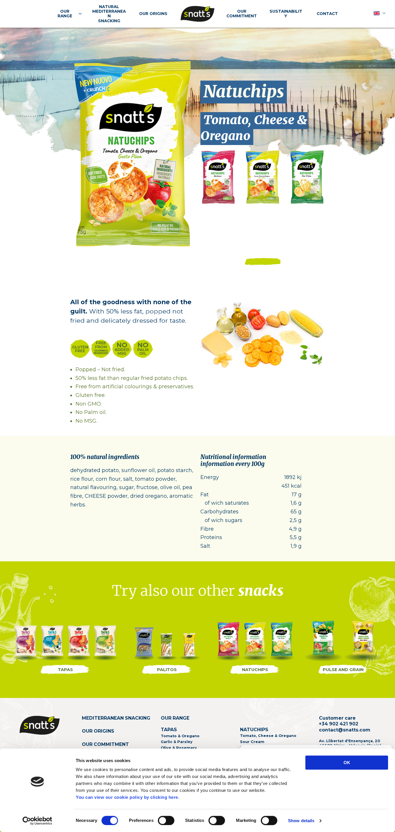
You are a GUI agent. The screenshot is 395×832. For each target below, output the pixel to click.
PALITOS (167, 669)
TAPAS (65, 669)
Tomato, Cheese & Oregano (253, 128)
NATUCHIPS (255, 669)
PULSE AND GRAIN (343, 669)
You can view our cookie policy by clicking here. (127, 797)
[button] (79, 13)
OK (347, 762)
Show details (301, 820)
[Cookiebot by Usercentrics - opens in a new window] (37, 820)
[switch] (166, 820)
